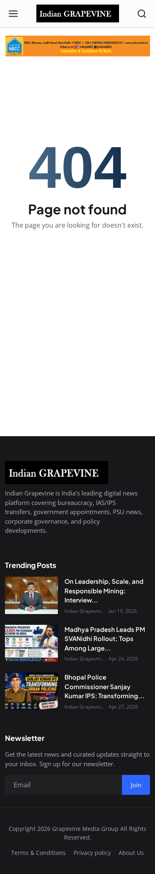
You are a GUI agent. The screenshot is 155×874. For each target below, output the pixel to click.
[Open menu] (13, 14)
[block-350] (77, 46)
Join (136, 785)
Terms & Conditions (38, 853)
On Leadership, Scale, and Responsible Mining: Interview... (103, 590)
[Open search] (142, 14)
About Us (131, 853)
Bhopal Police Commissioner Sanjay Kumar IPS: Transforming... (104, 686)
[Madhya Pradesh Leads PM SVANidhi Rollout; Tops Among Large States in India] (31, 643)
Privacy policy (92, 853)
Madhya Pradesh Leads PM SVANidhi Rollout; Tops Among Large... (104, 638)
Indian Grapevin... (84, 610)
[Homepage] (77, 14)
